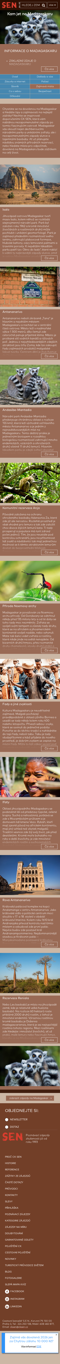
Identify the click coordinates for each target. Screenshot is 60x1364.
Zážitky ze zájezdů (17, 1176)
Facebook (17, 1291)
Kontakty (11, 1195)
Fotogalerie (13, 1278)
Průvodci (11, 1189)
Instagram (17, 1299)
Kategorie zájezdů (17, 1221)
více (51, 5)
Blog (8, 1272)
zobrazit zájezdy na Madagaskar (28, 1098)
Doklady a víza (45, 77)
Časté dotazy (14, 1182)
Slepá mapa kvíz (15, 1284)
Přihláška (11, 1208)
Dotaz (14, 1127)
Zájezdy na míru (16, 1227)
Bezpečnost (45, 91)
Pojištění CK (13, 1246)
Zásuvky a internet (15, 81)
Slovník (15, 86)
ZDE (39, 1347)
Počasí (44, 81)
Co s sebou (15, 91)
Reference (12, 1170)
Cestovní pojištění (17, 1252)
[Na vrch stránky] (54, 1360)
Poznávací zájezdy (17, 1214)
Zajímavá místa (45, 86)
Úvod (15, 77)
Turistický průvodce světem (24, 1265)
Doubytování (14, 1233)
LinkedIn (16, 1306)
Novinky (10, 1259)
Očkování (15, 96)
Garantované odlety (19, 1240)
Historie (10, 1163)
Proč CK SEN (13, 1157)
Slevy (8, 1201)
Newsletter (19, 1119)
